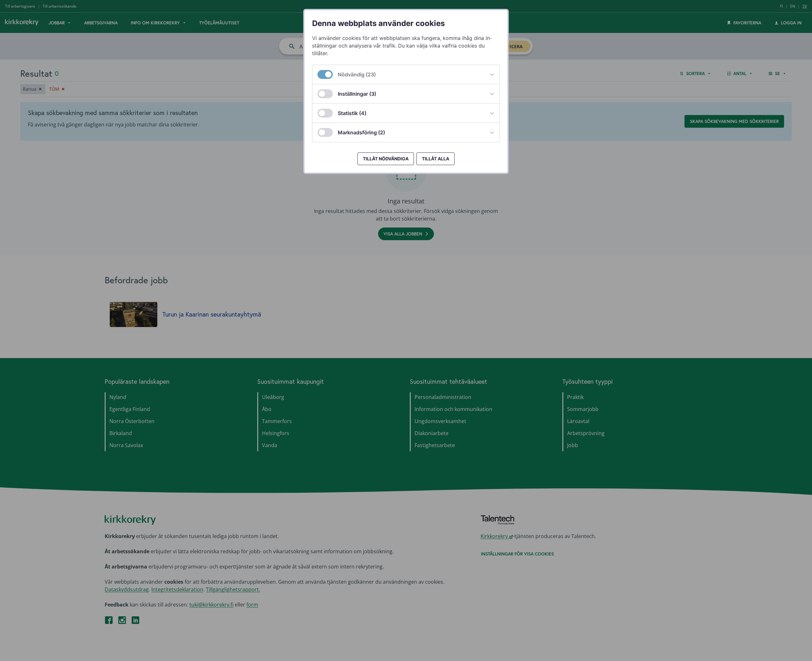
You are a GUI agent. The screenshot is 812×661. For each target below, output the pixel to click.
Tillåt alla (435, 158)
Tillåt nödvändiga (386, 158)
